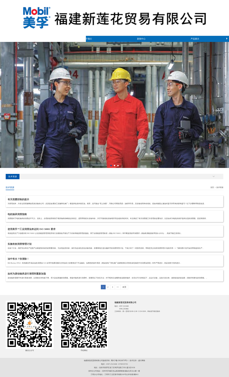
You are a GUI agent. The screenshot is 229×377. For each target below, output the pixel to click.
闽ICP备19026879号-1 (119, 360)
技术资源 (219, 187)
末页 (124, 287)
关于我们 (87, 39)
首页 (212, 187)
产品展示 (195, 39)
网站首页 (34, 39)
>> (118, 287)
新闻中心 (141, 39)
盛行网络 (141, 360)
